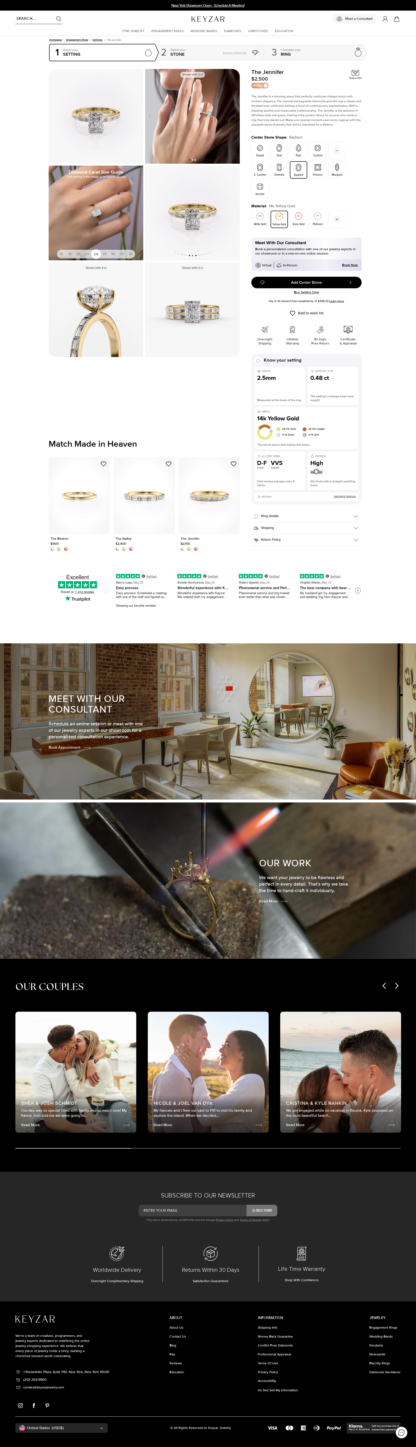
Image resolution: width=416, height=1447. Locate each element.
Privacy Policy (225, 1220)
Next (234, 116)
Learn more (336, 301)
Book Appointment (64, 747)
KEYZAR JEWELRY (196, 17)
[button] (133, 31)
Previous (151, 116)
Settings (97, 39)
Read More (268, 901)
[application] (401, 1432)
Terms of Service (250, 1220)
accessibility (267, 1381)
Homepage (55, 39)
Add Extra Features (345, 496)
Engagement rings (77, 39)
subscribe (262, 1210)
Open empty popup (102, 52)
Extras (258, 85)
